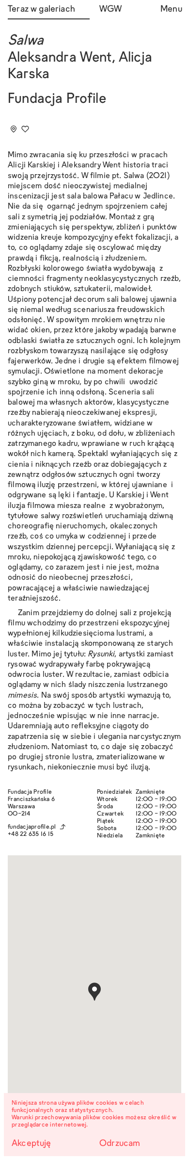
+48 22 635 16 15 (30, 834)
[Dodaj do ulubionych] (25, 129)
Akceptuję (31, 1144)
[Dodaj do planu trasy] (13, 129)
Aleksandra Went (60, 58)
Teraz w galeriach (41, 9)
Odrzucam (119, 1144)
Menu (170, 9)
